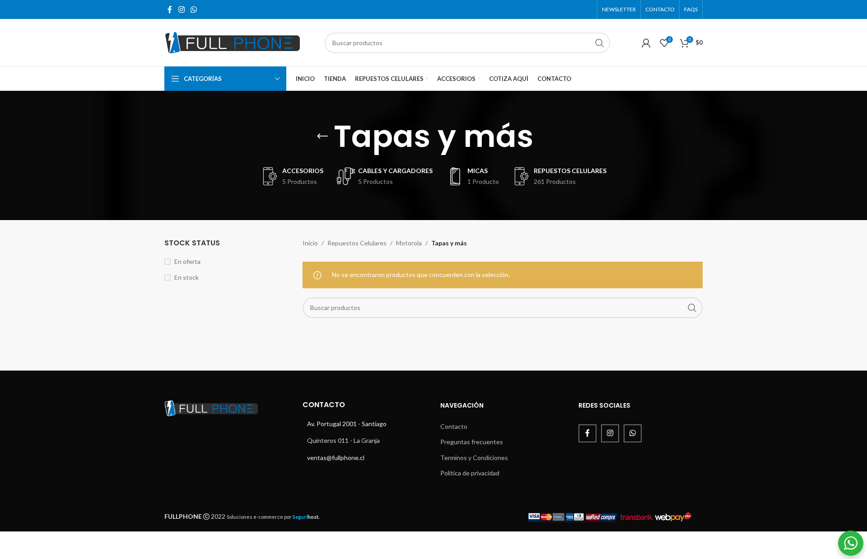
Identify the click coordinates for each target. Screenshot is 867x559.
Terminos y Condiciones (474, 457)
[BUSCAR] (599, 43)
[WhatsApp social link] (193, 9)
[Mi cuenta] (646, 43)
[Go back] (322, 136)
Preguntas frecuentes (471, 442)
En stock (186, 277)
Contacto (453, 426)
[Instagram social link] (181, 9)
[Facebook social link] (169, 9)
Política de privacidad (469, 473)
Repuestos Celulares (357, 243)
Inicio (310, 243)
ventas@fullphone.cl (335, 457)
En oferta (187, 261)
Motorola (409, 243)
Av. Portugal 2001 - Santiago (347, 423)
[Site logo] (232, 42)
